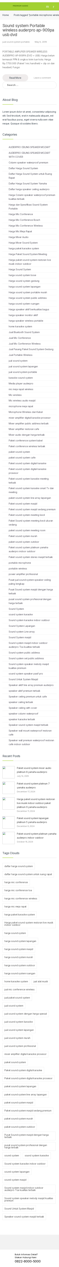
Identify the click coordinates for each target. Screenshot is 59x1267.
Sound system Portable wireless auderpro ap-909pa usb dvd (28, 30)
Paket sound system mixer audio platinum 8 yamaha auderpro (34, 770)
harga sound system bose (22, 275)
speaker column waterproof (23, 713)
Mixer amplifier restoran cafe (24, 429)
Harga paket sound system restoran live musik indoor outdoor (30, 261)
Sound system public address (24, 652)
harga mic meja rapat (15, 906)
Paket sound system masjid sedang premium (32, 509)
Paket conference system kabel (26, 440)
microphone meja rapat (21, 406)
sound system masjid (15, 1179)
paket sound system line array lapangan (30, 497)
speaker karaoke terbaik (22, 719)
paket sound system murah (18, 1118)
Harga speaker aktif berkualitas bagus (29, 309)
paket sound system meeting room (27, 530)
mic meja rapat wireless (21, 389)
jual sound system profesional (20, 1046)
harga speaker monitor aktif (23, 315)
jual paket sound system (17, 997)
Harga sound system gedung (24, 280)
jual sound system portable (16, 41)
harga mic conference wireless (20, 898)
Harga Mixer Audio (19, 237)
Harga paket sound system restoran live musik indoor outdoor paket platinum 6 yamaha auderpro (36, 803)
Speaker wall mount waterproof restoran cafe (30, 732)
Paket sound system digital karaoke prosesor (27, 471)
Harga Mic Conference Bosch (24, 219)
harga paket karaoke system (24, 248)
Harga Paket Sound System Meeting (28, 254)
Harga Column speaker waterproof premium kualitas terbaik (32, 197)
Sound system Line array (22, 631)
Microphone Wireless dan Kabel (26, 412)
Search (48, 6)
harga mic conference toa (18, 890)
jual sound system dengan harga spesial (25, 1013)
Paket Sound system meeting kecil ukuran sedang (31, 522)
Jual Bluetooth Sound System (24, 332)
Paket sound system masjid (23, 503)
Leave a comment (42, 78)
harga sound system (15, 933)
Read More (15, 77)
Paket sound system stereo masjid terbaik (31, 557)
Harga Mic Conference (21, 214)
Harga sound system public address (28, 298)
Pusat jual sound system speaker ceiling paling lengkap (30, 581)
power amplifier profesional (23, 574)
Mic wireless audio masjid (22, 400)
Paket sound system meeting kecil (27, 515)
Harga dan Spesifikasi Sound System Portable (28, 206)
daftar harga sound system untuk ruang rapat (28, 874)
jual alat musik (41, 981)
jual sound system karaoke (18, 1021)
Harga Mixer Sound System (23, 242)
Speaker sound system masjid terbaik (28, 724)
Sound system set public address (26, 658)
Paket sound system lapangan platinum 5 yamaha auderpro (33, 820)
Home (5, 15)
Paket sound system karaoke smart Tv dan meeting (31, 490)
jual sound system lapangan (23, 366)
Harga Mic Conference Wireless (26, 225)
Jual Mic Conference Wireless (25, 343)
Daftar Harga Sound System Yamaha (28, 183)
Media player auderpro (21, 383)
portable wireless (18, 568)
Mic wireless (15, 395)
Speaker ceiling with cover (23, 707)
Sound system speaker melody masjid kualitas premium (29, 666)
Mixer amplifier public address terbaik (29, 423)
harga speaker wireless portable (26, 320)
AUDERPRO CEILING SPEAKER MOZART (29, 147)
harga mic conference (16, 882)
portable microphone (20, 562)
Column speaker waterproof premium (28, 162)
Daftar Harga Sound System (23, 168)
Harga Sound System (20, 269)
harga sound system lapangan (24, 286)
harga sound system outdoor (19, 965)
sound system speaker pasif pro (26, 673)
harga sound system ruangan (24, 303)
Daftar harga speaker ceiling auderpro (29, 189)
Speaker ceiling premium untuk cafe (28, 696)
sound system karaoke (21, 614)
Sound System (16, 608)
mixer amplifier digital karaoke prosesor (30, 417)
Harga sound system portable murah (28, 292)
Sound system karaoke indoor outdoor (29, 620)
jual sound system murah (17, 1038)
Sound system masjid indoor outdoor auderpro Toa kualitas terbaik (28, 645)
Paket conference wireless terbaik (27, 446)
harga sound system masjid (18, 949)
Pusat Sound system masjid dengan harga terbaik (31, 591)
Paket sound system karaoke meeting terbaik (29, 480)
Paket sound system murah (23, 536)
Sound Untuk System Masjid (23, 679)
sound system (11, 1155)
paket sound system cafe (22, 457)
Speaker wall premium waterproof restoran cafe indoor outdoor (31, 742)
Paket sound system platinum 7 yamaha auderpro (33, 785)
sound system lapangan (17, 1171)
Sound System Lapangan (22, 625)
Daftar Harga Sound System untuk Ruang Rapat (30, 175)
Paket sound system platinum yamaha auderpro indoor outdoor (28, 549)
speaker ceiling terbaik (21, 702)
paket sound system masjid (18, 1102)
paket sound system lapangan (20, 1086)
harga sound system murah (18, 957)
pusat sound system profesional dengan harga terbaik (30, 601)
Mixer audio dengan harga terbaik (27, 434)
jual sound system (18, 360)
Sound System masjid (20, 637)
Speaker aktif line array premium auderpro (31, 685)
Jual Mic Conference (20, 338)
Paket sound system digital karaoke (27, 463)
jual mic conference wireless (19, 989)
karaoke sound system (21, 377)
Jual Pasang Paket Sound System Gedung (31, 349)
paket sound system (19, 451)
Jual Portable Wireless (20, 355)
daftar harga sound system (18, 866)
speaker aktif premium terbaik (24, 690)
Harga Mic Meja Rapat (20, 231)
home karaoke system (20, 326)
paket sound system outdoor (24, 541)
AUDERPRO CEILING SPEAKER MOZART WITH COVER (29, 154)
